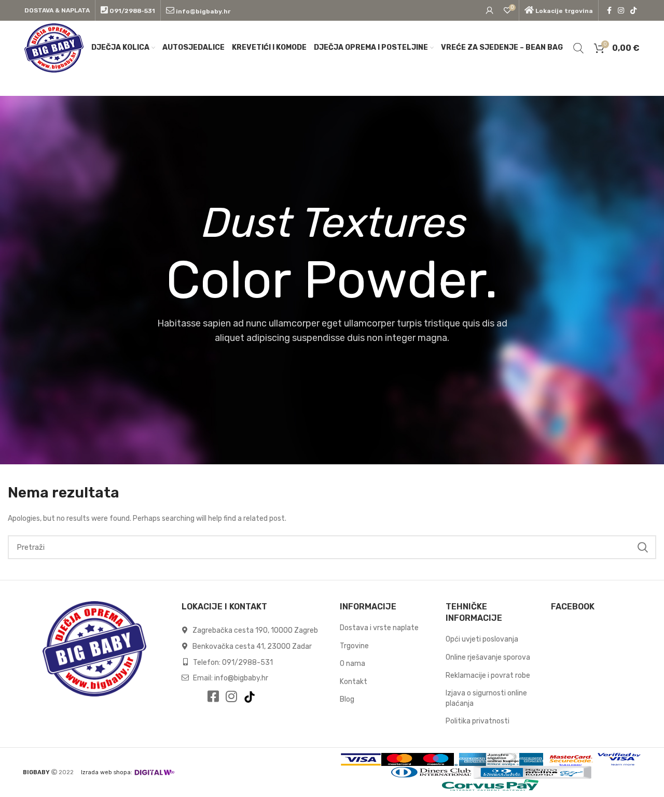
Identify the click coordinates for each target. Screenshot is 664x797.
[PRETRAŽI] (642, 547)
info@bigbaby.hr (241, 678)
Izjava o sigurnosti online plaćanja (486, 698)
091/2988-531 (247, 662)
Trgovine (354, 646)
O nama (352, 663)
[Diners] (431, 772)
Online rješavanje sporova (488, 657)
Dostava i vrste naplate (379, 627)
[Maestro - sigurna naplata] (436, 759)
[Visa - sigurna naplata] (360, 759)
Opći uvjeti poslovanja (482, 639)
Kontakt (353, 681)
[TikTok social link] (633, 10)
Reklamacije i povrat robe (488, 675)
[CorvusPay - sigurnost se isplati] (491, 785)
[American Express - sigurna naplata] (470, 759)
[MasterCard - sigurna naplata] (399, 759)
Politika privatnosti (477, 721)
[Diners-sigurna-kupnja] (532, 772)
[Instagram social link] (621, 10)
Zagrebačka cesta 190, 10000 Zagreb (254, 630)
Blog (347, 699)
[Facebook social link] (609, 10)
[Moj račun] (490, 10)
